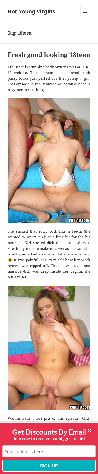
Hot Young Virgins (31, 11)
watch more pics (36, 418)
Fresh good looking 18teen (49, 54)
